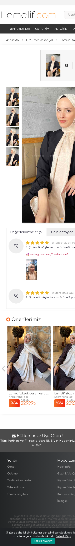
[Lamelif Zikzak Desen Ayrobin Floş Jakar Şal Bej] (29, 358)
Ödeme (12, 473)
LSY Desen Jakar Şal (39, 40)
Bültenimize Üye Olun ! (37, 440)
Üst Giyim (42, 28)
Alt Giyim (61, 28)
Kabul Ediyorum (43, 541)
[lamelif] (28, 15)
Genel (11, 466)
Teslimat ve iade (19, 480)
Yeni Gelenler (20, 28)
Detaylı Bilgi (63, 536)
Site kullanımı (16, 487)
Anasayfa (12, 40)
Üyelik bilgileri (17, 494)
